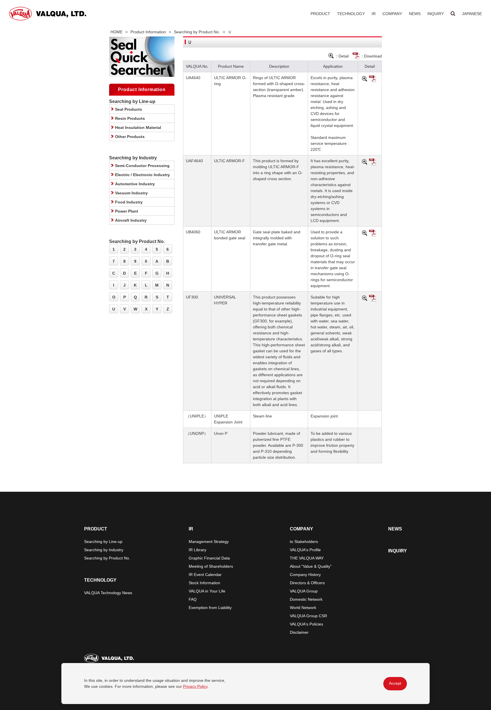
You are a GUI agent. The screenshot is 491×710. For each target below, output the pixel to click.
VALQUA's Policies (306, 624)
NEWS (415, 13)
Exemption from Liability (210, 607)
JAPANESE (472, 13)
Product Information (148, 32)
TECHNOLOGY (351, 13)
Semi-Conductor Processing (142, 165)
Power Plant (126, 211)
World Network (303, 607)
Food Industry (129, 202)
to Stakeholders (304, 541)
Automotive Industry (135, 184)
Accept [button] (395, 683)
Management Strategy (209, 541)
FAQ (193, 599)
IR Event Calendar (205, 574)
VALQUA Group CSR (308, 616)
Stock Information (204, 583)
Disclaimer (299, 632)
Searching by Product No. (197, 32)
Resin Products (130, 118)
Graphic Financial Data (209, 558)
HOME (116, 32)
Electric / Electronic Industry (142, 174)
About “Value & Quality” (311, 566)
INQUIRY (435, 13)
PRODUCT (320, 13)
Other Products (130, 136)
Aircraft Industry (131, 220)
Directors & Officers (307, 583)
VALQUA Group (304, 591)
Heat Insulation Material (138, 127)
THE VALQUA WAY (307, 558)
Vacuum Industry (131, 193)
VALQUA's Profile (305, 550)
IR (374, 13)
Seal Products (128, 109)
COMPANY (392, 13)
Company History (305, 574)
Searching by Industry (103, 550)
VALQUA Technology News (108, 592)
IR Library (197, 550)
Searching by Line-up (103, 541)
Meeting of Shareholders (211, 566)
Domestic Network (306, 599)
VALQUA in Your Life (207, 591)
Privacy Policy (195, 686)
